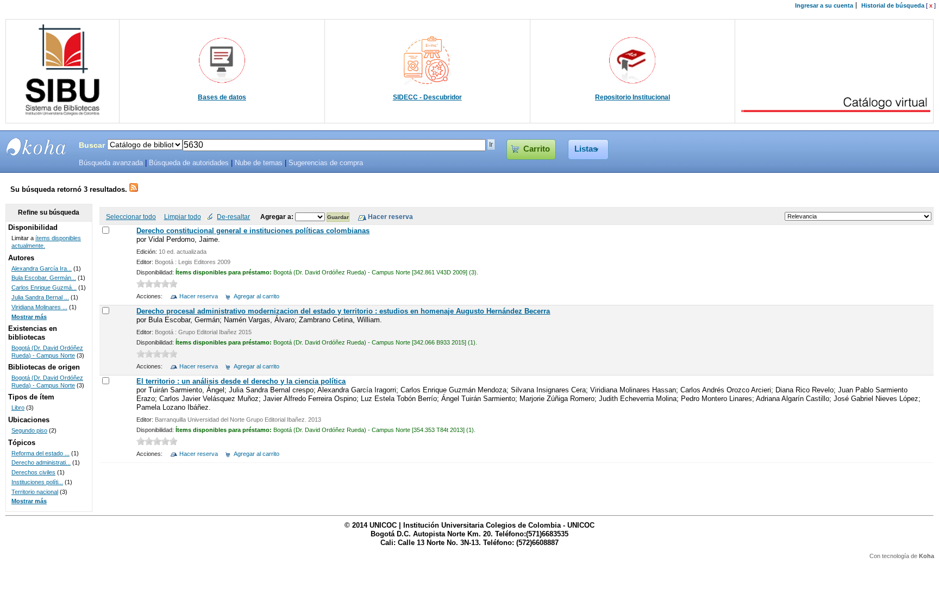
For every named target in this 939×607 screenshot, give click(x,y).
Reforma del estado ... (40, 453)
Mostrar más (29, 317)
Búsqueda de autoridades (189, 163)
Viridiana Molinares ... (39, 307)
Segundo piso (29, 430)
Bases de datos (222, 97)
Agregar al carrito (256, 296)
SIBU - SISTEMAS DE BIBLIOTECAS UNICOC (36, 147)
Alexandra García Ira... (41, 268)
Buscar (92, 145)
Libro (17, 407)
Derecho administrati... (41, 462)
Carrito (536, 149)
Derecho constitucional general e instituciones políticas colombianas (253, 231)
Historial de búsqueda (892, 5)
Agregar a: (277, 216)
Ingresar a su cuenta (824, 5)
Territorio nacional (34, 492)
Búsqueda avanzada (111, 163)
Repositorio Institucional (632, 97)
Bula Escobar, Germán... (43, 277)
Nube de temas (259, 163)
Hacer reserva (198, 296)
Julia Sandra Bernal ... (40, 297)
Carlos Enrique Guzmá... (44, 287)
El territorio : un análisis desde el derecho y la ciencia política (241, 381)
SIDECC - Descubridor (427, 97)
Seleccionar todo (131, 216)
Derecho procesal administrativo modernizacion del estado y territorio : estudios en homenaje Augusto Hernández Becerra (343, 311)
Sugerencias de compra (326, 163)
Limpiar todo (182, 216)
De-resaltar (233, 216)
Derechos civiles (33, 472)
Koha (926, 556)
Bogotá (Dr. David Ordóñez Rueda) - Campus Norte (47, 352)
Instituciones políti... (37, 482)
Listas (585, 149)
